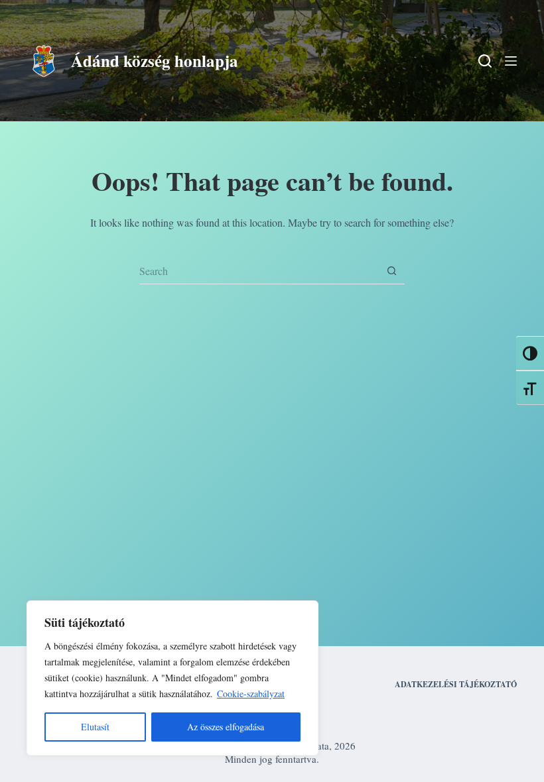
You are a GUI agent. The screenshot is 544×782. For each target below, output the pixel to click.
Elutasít (95, 726)
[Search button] (391, 271)
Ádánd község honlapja (154, 60)
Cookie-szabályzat (251, 693)
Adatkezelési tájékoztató (456, 684)
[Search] (485, 61)
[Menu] (511, 61)
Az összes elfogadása (225, 726)
